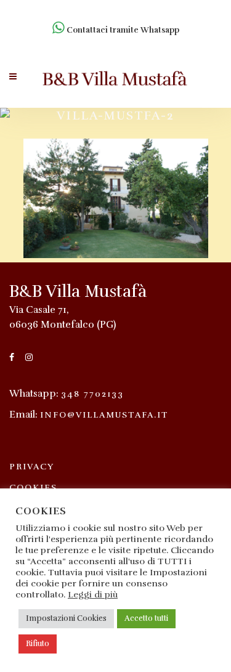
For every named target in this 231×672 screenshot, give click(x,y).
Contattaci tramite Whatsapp (122, 30)
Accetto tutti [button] (146, 618)
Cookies (33, 487)
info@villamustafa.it (104, 415)
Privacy (31, 466)
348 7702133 (92, 394)
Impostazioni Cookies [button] (66, 618)
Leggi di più (93, 594)
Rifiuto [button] (37, 644)
